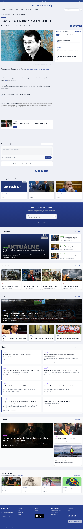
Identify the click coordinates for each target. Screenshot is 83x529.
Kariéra (19, 514)
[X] (79, 1)
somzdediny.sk (20, 475)
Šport (22, 9)
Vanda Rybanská (54, 361)
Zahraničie (10, 9)
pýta (6, 80)
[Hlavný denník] (41, 5)
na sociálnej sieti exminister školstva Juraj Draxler (37, 69)
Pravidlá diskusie (54, 514)
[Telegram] (81, 1)
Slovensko (3, 9)
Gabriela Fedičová (12, 340)
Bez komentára (29, 9)
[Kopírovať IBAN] (54, 216)
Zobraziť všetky (77, 475)
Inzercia (36, 510)
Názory (16, 9)
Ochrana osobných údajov (56, 510)
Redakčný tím (20, 512)
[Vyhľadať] (66, 10)
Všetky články (77, 231)
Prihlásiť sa (48, 157)
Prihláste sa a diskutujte (47, 143)
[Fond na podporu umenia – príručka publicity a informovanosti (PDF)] (39, 516)
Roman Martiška (69, 249)
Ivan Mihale (13, 257)
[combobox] (73, 9)
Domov (2, 14)
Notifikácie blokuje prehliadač (75, 521)
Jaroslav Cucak (64, 340)
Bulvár (36, 9)
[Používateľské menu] (81, 9)
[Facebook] (78, 1)
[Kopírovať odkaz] (80, 26)
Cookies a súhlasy (54, 512)
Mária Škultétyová (53, 374)
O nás (19, 510)
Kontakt (69, 510)
